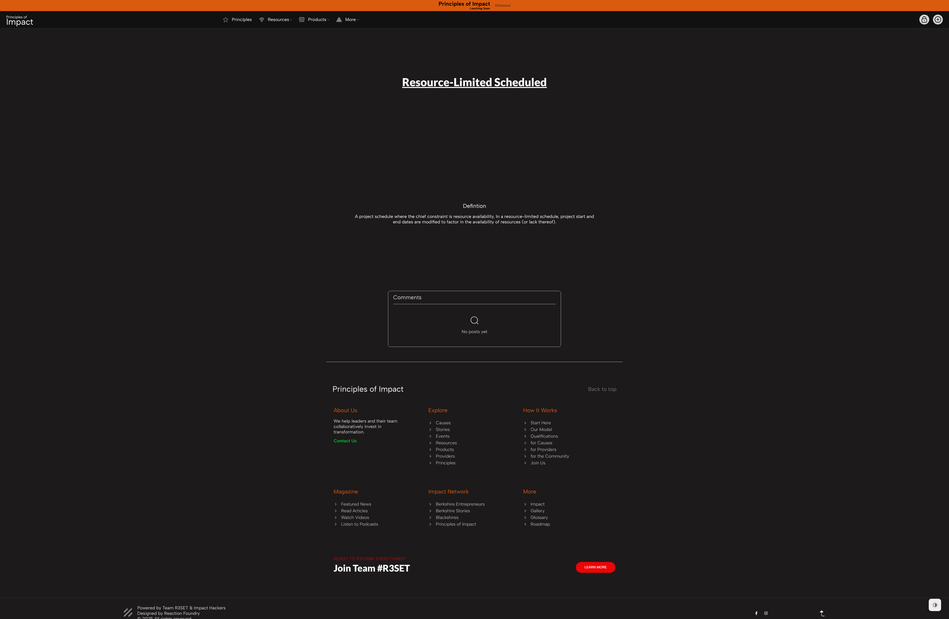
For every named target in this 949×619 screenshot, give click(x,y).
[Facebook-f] (756, 613)
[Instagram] (766, 613)
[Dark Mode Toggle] (935, 605)
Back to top (602, 389)
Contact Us (345, 441)
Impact (19, 21)
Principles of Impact (464, 5)
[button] (938, 19)
